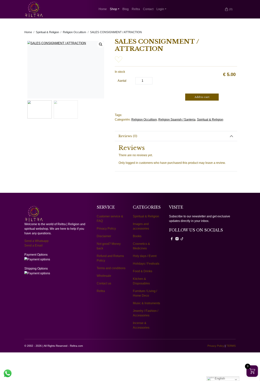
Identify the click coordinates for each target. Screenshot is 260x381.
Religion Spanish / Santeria (176, 119)
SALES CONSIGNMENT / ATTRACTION (116, 32)
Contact (148, 9)
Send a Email (33, 245)
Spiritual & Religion (47, 32)
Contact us (104, 283)
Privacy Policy (106, 228)
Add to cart (202, 97)
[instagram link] (177, 238)
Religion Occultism (74, 32)
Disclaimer (104, 236)
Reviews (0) (128, 136)
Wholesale (104, 275)
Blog (125, 9)
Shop (113, 9)
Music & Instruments (146, 303)
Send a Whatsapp (36, 241)
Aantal (122, 80)
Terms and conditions (111, 268)
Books (137, 236)
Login (160, 9)
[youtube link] (182, 238)
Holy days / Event (144, 256)
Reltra (136, 9)
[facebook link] (171, 238)
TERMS (231, 345)
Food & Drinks (142, 271)
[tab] (176, 136)
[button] (100, 44)
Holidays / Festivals (146, 263)
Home (103, 9)
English (219, 378)
